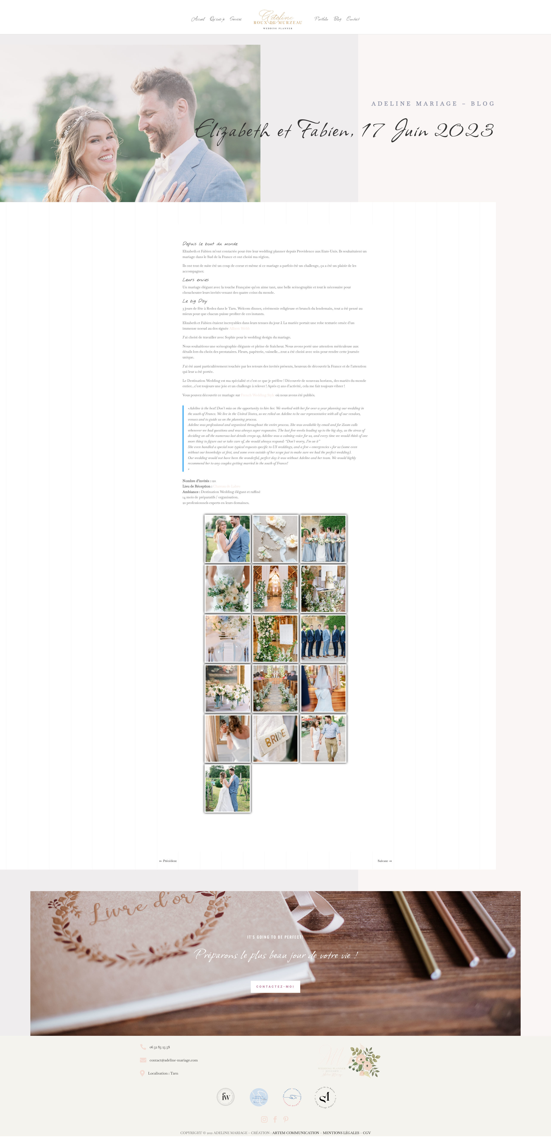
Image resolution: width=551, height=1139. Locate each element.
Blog (337, 20)
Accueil (198, 20)
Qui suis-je (217, 20)
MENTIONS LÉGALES (341, 1133)
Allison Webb (239, 328)
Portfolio (321, 20)
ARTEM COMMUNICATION (295, 1133)
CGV (367, 1133)
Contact (353, 20)
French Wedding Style (258, 395)
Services (235, 20)
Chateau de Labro (226, 486)
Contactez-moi (275, 986)
